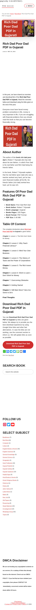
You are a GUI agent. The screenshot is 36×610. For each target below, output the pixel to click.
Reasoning (6, 503)
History (5, 486)
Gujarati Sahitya (7, 469)
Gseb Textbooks (7, 463)
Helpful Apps (6, 474)
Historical (5, 483)
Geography (6, 460)
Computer (6, 443)
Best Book (11, 355)
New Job (5, 497)
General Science (8, 457)
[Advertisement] (18, 74)
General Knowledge (9, 454)
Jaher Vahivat (7, 489)
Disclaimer (18, 601)
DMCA (24, 604)
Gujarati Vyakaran (8, 471)
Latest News (6, 491)
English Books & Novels (10, 449)
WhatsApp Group (8, 511)
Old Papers (6, 500)
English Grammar (8, 451)
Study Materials (7, 506)
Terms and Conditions (18, 603)
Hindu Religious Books (9, 480)
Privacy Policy (17, 604)
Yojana (5, 514)
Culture (5, 446)
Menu (30, 6)
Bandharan (6, 437)
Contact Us (8, 604)
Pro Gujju (8, 6)
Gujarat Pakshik (7, 466)
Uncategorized (7, 509)
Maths (4, 494)
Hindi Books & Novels (9, 477)
